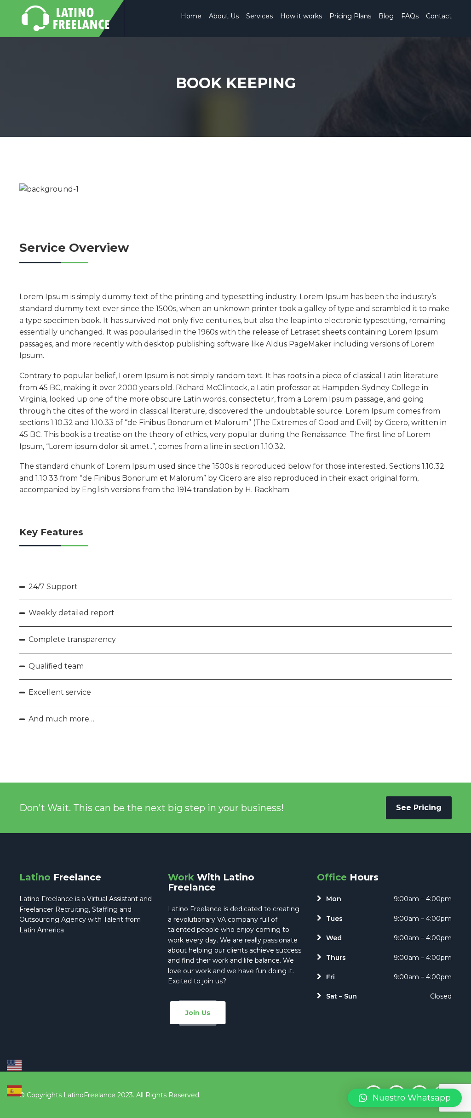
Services (259, 16)
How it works (301, 16)
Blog (386, 16)
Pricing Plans (350, 16)
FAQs (410, 16)
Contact (439, 16)
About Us (224, 16)
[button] (405, 1098)
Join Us (197, 1013)
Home (191, 16)
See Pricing (419, 807)
